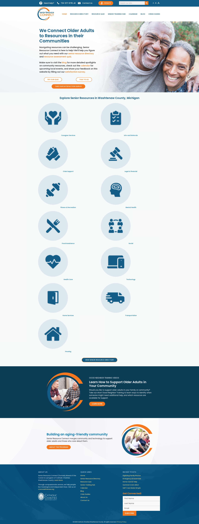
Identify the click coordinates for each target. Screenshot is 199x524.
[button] (97, 404)
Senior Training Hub (117, 14)
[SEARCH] (146, 3)
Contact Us (84, 500)
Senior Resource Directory (90, 479)
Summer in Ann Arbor (131, 485)
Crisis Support (68, 171)
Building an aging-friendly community (77, 434)
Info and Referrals (131, 135)
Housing (68, 351)
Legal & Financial (131, 171)
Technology (130, 279)
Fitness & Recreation (68, 207)
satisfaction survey (75, 71)
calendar (85, 65)
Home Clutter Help (130, 482)
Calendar (133, 14)
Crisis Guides (154, 14)
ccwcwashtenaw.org (46, 489)
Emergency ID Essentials (132, 479)
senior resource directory (81, 53)
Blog (143, 14)
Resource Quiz (98, 14)
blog (64, 62)
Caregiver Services (68, 135)
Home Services (68, 315)
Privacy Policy (121, 522)
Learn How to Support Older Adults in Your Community (117, 384)
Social (131, 243)
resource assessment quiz (57, 56)
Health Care (68, 279)
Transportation (131, 315)
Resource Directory (79, 14)
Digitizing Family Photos (132, 475)
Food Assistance (68, 243)
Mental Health (131, 207)
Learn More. (58, 480)
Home (64, 14)
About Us (83, 497)
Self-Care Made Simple (132, 488)
